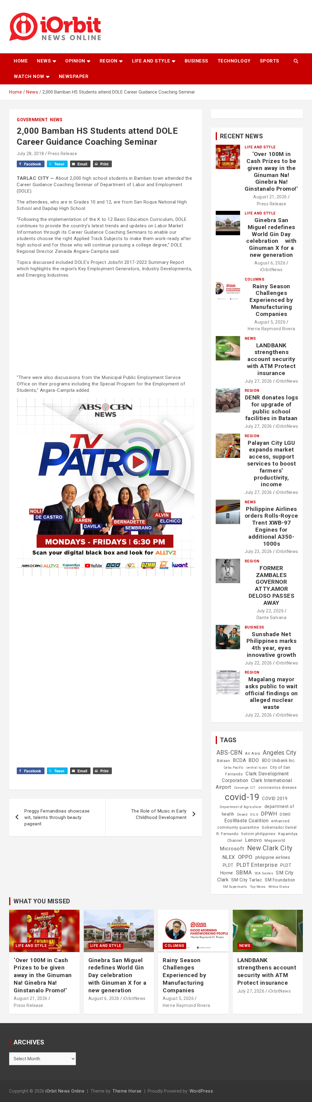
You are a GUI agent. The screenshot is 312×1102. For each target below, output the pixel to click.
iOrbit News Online (64, 1091)
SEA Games (264, 873)
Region (109, 61)
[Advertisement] (105, 325)
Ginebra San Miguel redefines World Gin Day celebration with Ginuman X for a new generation (271, 237)
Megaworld (274, 840)
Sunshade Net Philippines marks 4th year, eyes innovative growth (271, 644)
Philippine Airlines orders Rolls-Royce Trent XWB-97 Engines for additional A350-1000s (271, 526)
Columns (254, 279)
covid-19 (242, 797)
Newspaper (74, 76)
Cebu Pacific (234, 768)
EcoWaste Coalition (246, 821)
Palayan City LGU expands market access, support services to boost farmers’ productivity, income (271, 463)
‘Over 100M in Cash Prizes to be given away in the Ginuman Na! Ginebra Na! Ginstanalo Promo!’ (271, 171)
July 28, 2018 (30, 153)
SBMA (244, 872)
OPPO (245, 857)
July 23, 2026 (258, 551)
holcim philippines (258, 834)
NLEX (228, 857)
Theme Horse (127, 1091)
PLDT (228, 865)
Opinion (75, 61)
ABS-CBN (229, 752)
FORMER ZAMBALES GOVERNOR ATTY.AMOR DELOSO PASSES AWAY (272, 585)
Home (21, 61)
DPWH (269, 813)
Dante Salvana (272, 617)
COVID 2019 (274, 798)
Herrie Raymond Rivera (271, 328)
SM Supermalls (235, 887)
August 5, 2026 (269, 322)
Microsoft (232, 848)
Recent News (241, 136)
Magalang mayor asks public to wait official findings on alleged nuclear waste (271, 693)
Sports (269, 61)
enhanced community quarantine (253, 824)
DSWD (285, 814)
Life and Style (151, 61)
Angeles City (279, 752)
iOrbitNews (271, 269)
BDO (254, 760)
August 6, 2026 (269, 262)
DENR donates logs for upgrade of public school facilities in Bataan (271, 408)
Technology (234, 61)
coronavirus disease (277, 787)
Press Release (62, 153)
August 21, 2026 (270, 196)
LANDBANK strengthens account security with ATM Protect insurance (271, 359)
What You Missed (41, 901)
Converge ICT (245, 788)
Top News (258, 887)
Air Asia (252, 753)
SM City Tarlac (246, 880)
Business (196, 61)
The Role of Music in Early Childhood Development (159, 814)
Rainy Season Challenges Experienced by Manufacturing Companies (271, 300)
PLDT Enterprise (257, 865)
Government (32, 119)
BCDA (239, 760)
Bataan (223, 761)
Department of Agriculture (241, 807)
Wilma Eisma (278, 887)
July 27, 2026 (258, 381)
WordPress (201, 1091)
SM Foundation (280, 879)
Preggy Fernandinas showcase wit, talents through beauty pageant (57, 817)
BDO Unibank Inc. (279, 760)
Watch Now (29, 76)
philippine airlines (272, 857)
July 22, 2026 (270, 610)
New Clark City (269, 848)
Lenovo (253, 840)
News (44, 61)
